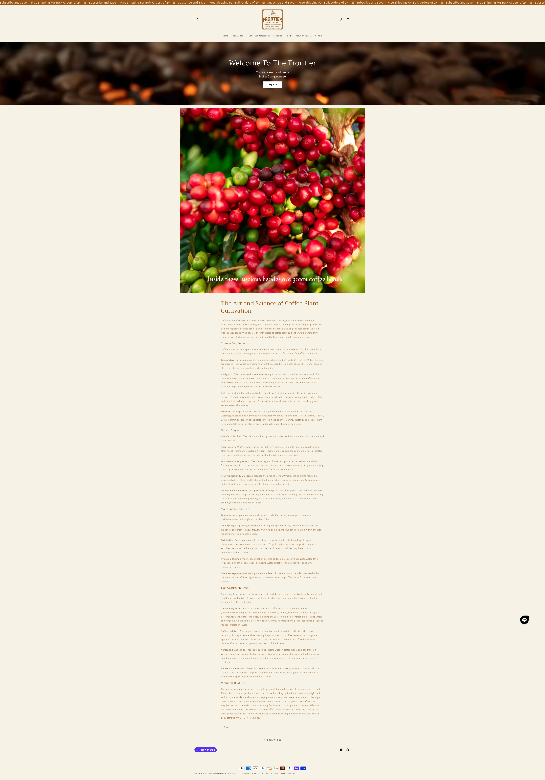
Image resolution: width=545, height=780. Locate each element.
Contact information (288, 773)
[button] (197, 20)
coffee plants (289, 324)
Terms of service (272, 773)
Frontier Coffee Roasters (210, 773)
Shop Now (272, 85)
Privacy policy (257, 773)
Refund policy (243, 773)
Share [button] (227, 727)
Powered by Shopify (228, 773)
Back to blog (274, 739)
